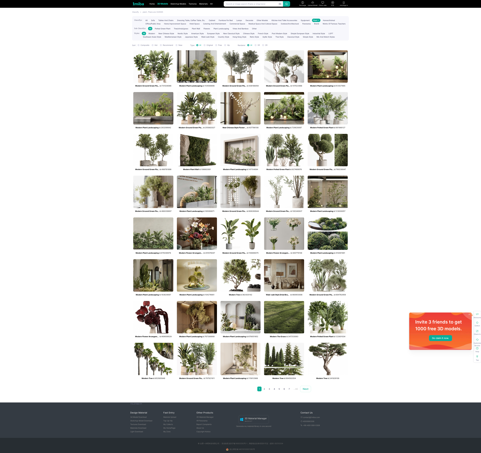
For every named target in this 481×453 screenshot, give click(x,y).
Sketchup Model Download (141, 421)
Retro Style (254, 37)
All (211, 4)
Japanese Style (191, 37)
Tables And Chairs (165, 20)
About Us (200, 428)
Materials (203, 4)
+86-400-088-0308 (311, 425)
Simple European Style (300, 33)
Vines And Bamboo (240, 29)
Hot (156, 45)
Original (210, 45)
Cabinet (212, 20)
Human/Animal (329, 20)
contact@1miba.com (311, 417)
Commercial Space (237, 24)
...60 (295, 389)
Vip (228, 45)
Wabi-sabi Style (207, 37)
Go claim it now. (440, 338)
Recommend (168, 45)
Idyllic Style (267, 37)
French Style (263, 33)
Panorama (306, 24)
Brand (316, 24)
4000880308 (308, 421)
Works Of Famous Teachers (334, 24)
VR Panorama (201, 421)
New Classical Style (231, 33)
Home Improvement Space (175, 24)
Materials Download (138, 428)
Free (220, 45)
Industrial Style (319, 33)
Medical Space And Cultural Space (263, 24)
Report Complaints (204, 424)
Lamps (239, 20)
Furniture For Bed (226, 20)
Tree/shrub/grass (181, 29)
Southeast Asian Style (152, 37)
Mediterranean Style (173, 37)
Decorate (249, 20)
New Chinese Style (166, 33)
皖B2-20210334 (276, 443)
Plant (315, 20)
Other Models (262, 20)
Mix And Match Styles (326, 37)
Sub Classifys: (140, 28)
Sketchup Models (178, 4)
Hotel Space (195, 24)
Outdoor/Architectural (290, 24)
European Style (213, 33)
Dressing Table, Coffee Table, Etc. (191, 20)
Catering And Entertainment (214, 24)
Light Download (136, 431)
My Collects (168, 424)
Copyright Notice (203, 431)
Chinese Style (248, 33)
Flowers (207, 29)
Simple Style (308, 37)
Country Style (223, 37)
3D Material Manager (205, 417)
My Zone (166, 431)
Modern (152, 33)
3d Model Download (138, 417)
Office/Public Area (152, 24)
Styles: (137, 33)
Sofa (153, 20)
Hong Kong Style (239, 37)
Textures (193, 4)
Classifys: (138, 20)
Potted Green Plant (162, 29)
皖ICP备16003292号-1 (238, 443)
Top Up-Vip (168, 421)
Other (254, 29)
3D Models (162, 4)
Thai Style (279, 37)
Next (305, 388)
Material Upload (169, 417)
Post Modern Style (279, 33)
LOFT (331, 33)
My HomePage (169, 428)
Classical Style (293, 37)
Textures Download (138, 424)
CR (266, 45)
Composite (145, 45)
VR (259, 45)
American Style (197, 33)
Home (152, 4)
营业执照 (225, 443)
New (180, 45)
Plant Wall (196, 29)
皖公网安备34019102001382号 (242, 449)
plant (145, 12)
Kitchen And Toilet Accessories (284, 20)
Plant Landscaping (221, 29)
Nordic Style (183, 33)
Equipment (305, 20)
